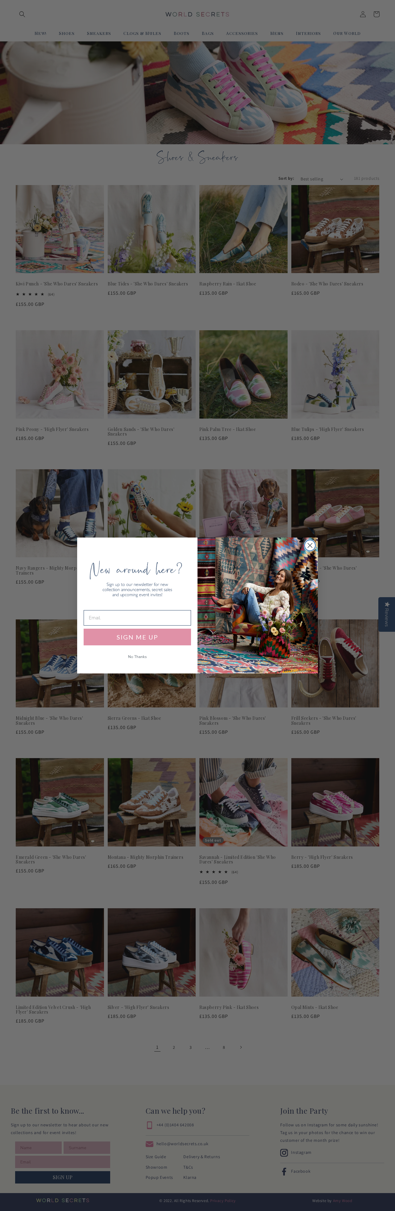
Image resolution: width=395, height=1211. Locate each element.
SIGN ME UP (137, 637)
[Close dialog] (310, 545)
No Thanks (137, 656)
